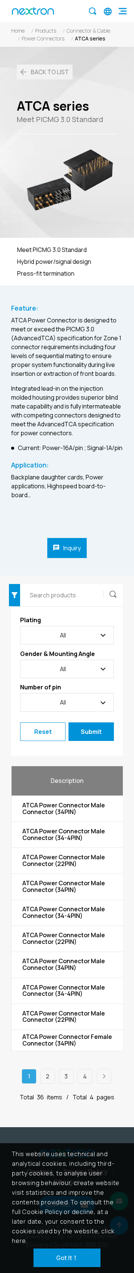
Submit (91, 732)
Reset (43, 732)
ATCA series (90, 38)
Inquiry (71, 548)
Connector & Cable (88, 30)
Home (18, 30)
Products (45, 30)
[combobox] (67, 669)
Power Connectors (43, 38)
